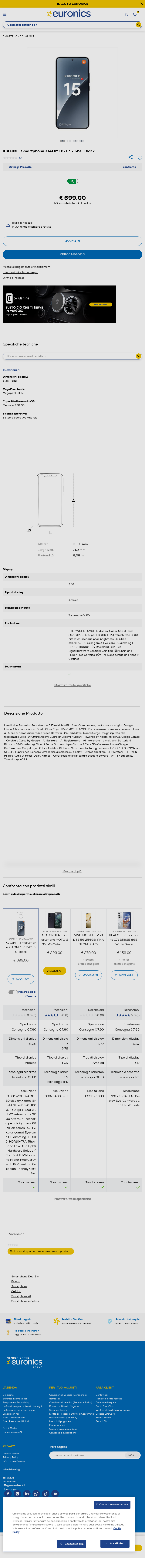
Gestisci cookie (74, 1544)
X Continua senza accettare (112, 1504)
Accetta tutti (117, 1543)
